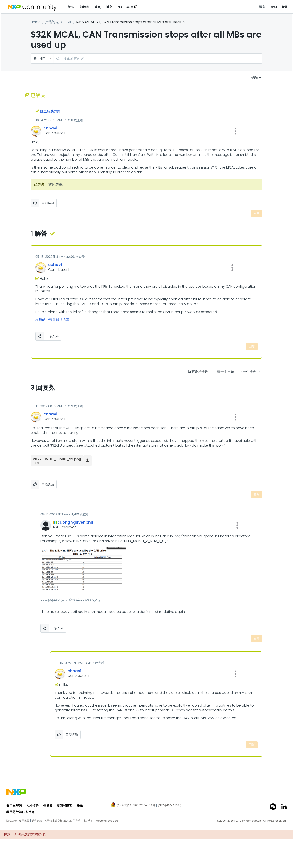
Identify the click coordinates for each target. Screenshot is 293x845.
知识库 (84, 7)
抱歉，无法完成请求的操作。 (26, 834)
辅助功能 (88, 820)
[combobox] (157, 58)
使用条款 (24, 820)
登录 (284, 7)
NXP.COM (125, 7)
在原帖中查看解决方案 (52, 319)
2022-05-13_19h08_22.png (57, 459)
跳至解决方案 (50, 111)
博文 (109, 7)
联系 (80, 805)
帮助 (274, 7)
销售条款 (37, 820)
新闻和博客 (64, 805)
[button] (235, 131)
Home (36, 22)
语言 (262, 7)
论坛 (71, 7)
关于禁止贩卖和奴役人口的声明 (62, 820)
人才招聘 (32, 805)
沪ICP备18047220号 (170, 805)
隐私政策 (11, 820)
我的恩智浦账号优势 (20, 812)
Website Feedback (107, 820)
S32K (67, 22)
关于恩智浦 (14, 805)
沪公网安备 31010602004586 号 (136, 805)
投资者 (48, 805)
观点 (98, 7)
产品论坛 (52, 22)
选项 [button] (254, 77)
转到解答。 (57, 184)
